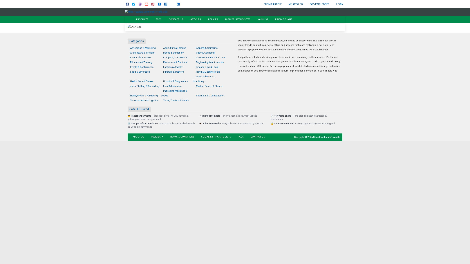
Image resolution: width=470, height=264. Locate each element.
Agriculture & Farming (174, 48)
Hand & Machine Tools (208, 71)
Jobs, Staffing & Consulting (144, 86)
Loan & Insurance (172, 86)
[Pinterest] (152, 4)
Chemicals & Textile (140, 57)
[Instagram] (140, 4)
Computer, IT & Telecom (175, 57)
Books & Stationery (173, 52)
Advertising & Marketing (143, 48)
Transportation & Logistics (144, 100)
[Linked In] (178, 4)
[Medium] (165, 4)
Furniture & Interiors (173, 71)
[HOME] (128, 19)
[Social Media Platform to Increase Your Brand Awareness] (146, 11)
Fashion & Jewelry (172, 67)
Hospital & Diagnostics (175, 81)
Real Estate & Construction (210, 95)
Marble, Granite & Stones (209, 86)
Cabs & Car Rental (205, 52)
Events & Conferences (141, 67)
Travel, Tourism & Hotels (176, 100)
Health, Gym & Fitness (141, 81)
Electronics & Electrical (175, 62)
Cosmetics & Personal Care (210, 57)
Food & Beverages (140, 71)
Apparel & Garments (207, 48)
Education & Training (141, 62)
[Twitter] (133, 4)
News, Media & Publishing (144, 95)
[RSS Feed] (172, 4)
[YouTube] (146, 4)
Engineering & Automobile (210, 62)
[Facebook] (127, 4)
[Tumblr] (159, 4)
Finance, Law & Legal (207, 67)
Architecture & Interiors (142, 52)
